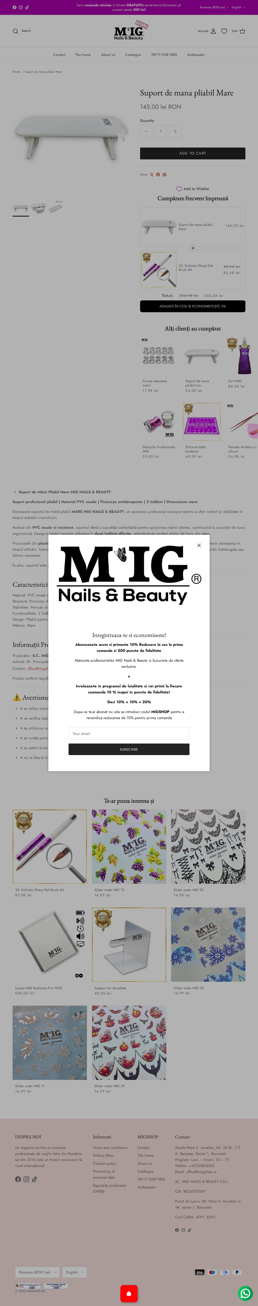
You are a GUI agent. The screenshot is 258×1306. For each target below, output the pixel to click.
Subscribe (129, 749)
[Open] (129, 1293)
